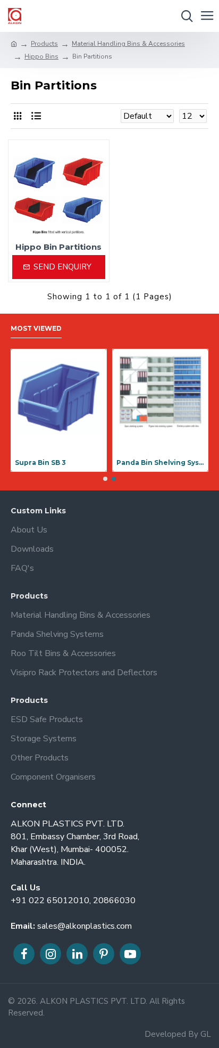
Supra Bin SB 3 (40, 462)
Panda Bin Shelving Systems (160, 462)
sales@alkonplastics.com (84, 926)
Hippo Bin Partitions (58, 247)
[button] (105, 479)
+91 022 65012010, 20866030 (73, 900)
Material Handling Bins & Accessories (128, 43)
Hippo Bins (41, 56)
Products (44, 43)
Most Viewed (36, 328)
